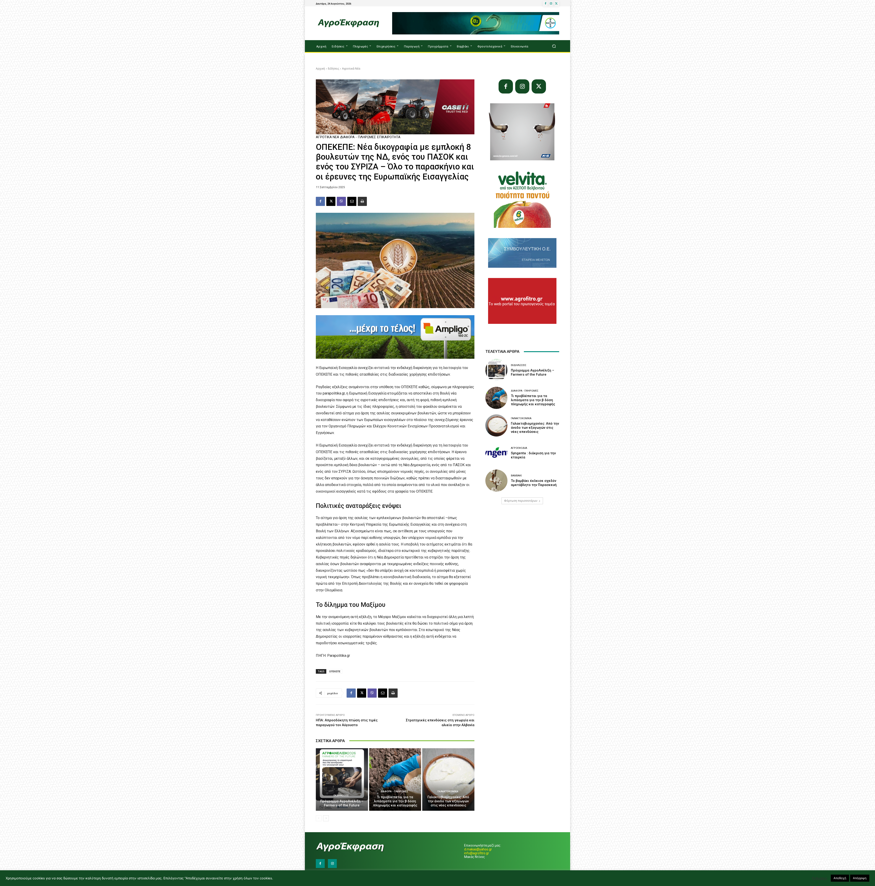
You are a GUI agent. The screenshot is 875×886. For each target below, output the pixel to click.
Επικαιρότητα (388, 137)
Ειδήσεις (333, 68)
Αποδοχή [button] (840, 878)
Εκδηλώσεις (341, 795)
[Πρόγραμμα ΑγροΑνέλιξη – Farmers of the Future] (342, 779)
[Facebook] (545, 3)
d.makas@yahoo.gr (478, 849)
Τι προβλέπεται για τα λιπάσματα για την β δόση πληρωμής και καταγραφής (395, 801)
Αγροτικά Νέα (351, 68)
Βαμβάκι (516, 475)
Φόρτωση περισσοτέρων (520, 501)
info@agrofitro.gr (476, 853)
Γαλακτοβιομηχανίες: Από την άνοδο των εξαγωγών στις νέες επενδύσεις (448, 801)
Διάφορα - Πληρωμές (358, 137)
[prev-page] (319, 818)
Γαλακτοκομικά (448, 791)
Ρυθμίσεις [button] (819, 878)
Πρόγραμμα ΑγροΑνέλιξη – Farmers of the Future (341, 803)
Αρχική (320, 68)
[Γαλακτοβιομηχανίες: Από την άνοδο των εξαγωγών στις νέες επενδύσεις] (448, 779)
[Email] (351, 201)
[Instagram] (551, 3)
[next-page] (326, 818)
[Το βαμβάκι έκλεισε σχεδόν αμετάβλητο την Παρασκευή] (496, 481)
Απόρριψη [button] (860, 878)
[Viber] (341, 201)
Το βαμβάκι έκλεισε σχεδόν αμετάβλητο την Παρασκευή (534, 483)
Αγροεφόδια (519, 448)
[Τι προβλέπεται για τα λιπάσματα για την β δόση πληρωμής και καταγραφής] (395, 779)
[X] (556, 3)
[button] (553, 46)
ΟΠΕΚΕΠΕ (334, 671)
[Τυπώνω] (362, 201)
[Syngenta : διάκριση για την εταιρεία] (496, 453)
